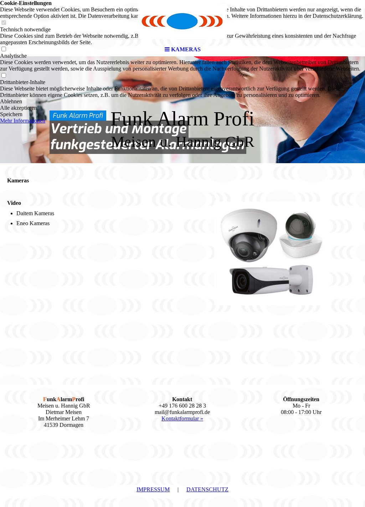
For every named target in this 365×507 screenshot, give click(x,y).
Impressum (153, 489)
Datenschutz (207, 489)
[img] (182, 21)
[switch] (3, 76)
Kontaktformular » (182, 418)
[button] (182, 101)
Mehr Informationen (22, 121)
